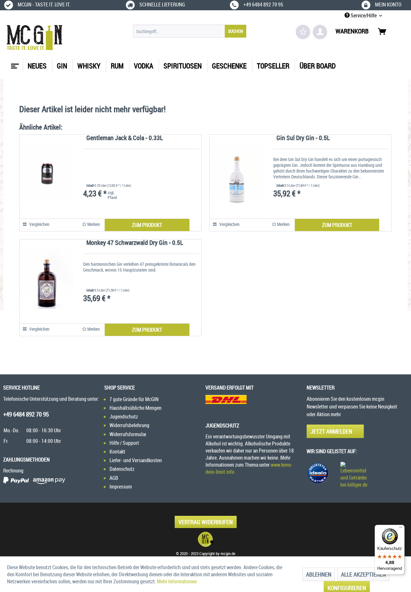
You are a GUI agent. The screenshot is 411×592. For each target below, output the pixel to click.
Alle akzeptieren (363, 574)
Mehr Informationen (177, 581)
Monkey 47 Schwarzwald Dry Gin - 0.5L (134, 243)
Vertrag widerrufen (206, 522)
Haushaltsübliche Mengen (135, 407)
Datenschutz (122, 468)
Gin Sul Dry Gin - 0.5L (303, 138)
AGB (113, 477)
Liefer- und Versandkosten (135, 460)
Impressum (120, 486)
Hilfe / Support (124, 442)
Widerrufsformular (127, 434)
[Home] (14, 63)
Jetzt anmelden (331, 431)
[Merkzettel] (303, 32)
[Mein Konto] (320, 32)
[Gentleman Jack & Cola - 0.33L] (47, 173)
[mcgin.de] (205, 539)
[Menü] (401, 529)
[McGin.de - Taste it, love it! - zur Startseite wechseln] (34, 37)
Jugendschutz (123, 416)
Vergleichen (38, 224)
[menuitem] (189, 31)
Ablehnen (318, 574)
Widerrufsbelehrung (129, 425)
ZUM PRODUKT (147, 225)
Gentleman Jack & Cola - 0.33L (124, 138)
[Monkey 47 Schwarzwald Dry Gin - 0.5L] (47, 278)
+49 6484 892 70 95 (26, 414)
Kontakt (117, 451)
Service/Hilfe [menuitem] (364, 15)
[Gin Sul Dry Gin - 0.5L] (237, 173)
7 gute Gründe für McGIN (134, 399)
